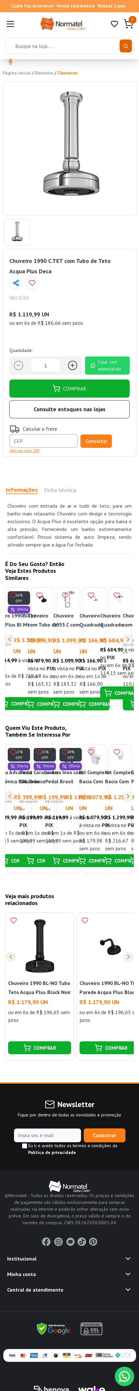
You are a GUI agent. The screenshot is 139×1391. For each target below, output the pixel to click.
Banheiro (44, 73)
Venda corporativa (76, 6)
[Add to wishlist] (32, 283)
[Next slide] (128, 957)
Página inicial (17, 73)
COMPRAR (74, 388)
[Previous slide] (11, 957)
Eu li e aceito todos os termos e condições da (72, 1149)
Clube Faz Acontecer (32, 6)
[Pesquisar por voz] (10, 62)
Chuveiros (68, 73)
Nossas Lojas (111, 6)
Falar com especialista (109, 365)
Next (128, 639)
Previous (10, 639)
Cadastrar (104, 1135)
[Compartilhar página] (15, 283)
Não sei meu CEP (24, 450)
